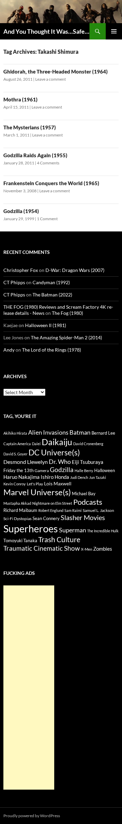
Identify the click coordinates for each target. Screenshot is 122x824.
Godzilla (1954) (21, 211)
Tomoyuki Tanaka (20, 540)
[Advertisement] (28, 687)
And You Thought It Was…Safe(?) (46, 31)
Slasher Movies (83, 517)
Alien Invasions (48, 432)
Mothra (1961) (20, 99)
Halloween (104, 470)
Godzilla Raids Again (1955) (35, 155)
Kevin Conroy (14, 484)
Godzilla (62, 469)
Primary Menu (114, 31)
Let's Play (35, 483)
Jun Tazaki (97, 477)
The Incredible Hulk (103, 531)
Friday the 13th (18, 470)
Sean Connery (46, 518)
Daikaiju (57, 442)
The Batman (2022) (52, 294)
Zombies (102, 549)
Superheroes (30, 528)
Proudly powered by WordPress (31, 815)
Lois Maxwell (58, 483)
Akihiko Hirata (15, 433)
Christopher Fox (20, 270)
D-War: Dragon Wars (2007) (74, 270)
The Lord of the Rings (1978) (51, 350)
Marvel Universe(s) (37, 492)
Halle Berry (84, 470)
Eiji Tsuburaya (87, 462)
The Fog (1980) (67, 313)
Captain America (17, 443)
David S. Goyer (15, 454)
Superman (72, 530)
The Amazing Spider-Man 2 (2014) (66, 337)
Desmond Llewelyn (25, 461)
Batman (79, 432)
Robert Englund (50, 510)
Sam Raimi (73, 510)
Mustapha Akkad (17, 503)
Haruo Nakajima (21, 477)
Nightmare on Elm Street (52, 503)
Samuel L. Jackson (98, 510)
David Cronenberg (88, 443)
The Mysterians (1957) (29, 127)
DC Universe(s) (54, 452)
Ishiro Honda (55, 477)
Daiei (36, 443)
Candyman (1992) (51, 282)
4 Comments (48, 162)
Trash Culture (59, 539)
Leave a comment (50, 79)
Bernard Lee (103, 433)
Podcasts (87, 501)
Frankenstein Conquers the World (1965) (51, 183)
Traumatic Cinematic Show (41, 548)
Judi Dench (79, 477)
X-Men (86, 549)
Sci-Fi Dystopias (17, 518)
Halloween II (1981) (45, 325)
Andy (9, 350)
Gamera (42, 470)
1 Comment (47, 218)
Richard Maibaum (20, 510)
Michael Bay (84, 493)
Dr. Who (60, 461)
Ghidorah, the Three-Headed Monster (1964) (55, 71)
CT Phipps (14, 282)
